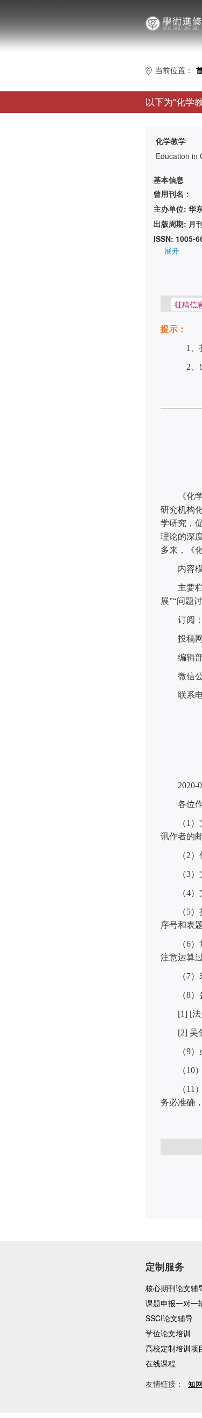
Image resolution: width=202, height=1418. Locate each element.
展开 (171, 250)
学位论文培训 (168, 1333)
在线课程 (160, 1363)
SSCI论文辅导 (169, 1318)
